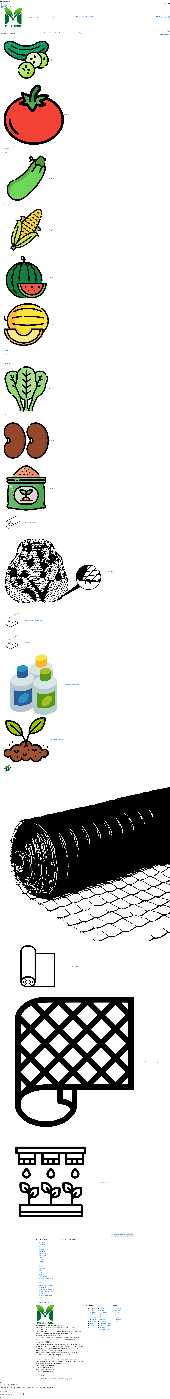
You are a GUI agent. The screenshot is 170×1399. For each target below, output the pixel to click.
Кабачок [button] (42, 1251)
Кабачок (93, 1317)
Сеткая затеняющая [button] (46, 1300)
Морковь (93, 1319)
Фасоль (102, 1319)
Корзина (81, 33)
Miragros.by (53, 1379)
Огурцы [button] (42, 1242)
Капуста (93, 1313)
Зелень (102, 1315)
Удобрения (103, 1321)
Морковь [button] (42, 1253)
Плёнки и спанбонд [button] (46, 1279)
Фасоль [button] (42, 1274)
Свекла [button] (41, 1264)
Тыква (92, 1327)
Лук (101, 1317)
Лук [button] (40, 1272)
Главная (46, 33)
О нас (57, 33)
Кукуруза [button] (42, 1255)
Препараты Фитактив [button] (46, 1289)
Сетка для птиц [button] (44, 1281)
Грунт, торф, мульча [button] (46, 1291)
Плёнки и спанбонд (106, 1323)
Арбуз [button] (41, 1257)
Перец (92, 1315)
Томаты (92, 1310)
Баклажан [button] (42, 1268)
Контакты (75, 33)
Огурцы (92, 1308)
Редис (102, 1310)
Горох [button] (41, 1293)
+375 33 (86, 17)
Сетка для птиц (105, 1325)
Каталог (52, 33)
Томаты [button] (42, 1245)
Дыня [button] (41, 1259)
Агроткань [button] (43, 1298)
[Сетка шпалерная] (87, 858)
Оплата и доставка (65, 33)
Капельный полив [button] (45, 1302)
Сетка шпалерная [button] (45, 1296)
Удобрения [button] (43, 1276)
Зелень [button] (41, 1270)
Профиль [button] (42, 1287)
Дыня (92, 1325)
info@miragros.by (164, 17)
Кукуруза (93, 1321)
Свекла (102, 1308)
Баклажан (103, 1313)
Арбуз (127, 1235)
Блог (86, 33)
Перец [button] (41, 1249)
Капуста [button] (42, 1247)
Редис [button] (41, 1266)
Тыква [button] (41, 1262)
